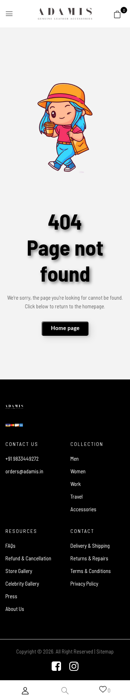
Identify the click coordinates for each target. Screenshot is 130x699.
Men (74, 458)
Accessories (83, 509)
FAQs (10, 545)
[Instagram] (74, 666)
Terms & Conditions (90, 571)
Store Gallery (18, 571)
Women (78, 471)
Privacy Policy (84, 583)
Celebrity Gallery (22, 583)
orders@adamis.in (24, 471)
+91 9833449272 (22, 458)
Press (11, 596)
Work (75, 484)
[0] (117, 13)
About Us (14, 608)
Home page (65, 328)
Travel (76, 496)
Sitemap (105, 651)
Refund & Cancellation (28, 558)
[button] (117, 14)
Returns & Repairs (89, 558)
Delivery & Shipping (90, 545)
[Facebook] (56, 666)
